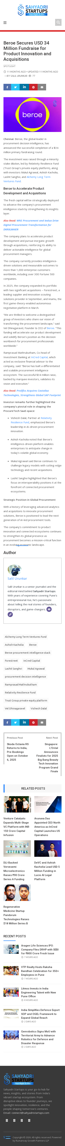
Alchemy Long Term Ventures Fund (25, 636)
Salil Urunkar (19, 75)
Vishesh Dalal (39, 708)
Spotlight (9, 66)
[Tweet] (15, 87)
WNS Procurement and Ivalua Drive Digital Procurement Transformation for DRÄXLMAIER (31, 225)
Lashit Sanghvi (13, 668)
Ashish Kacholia (14, 644)
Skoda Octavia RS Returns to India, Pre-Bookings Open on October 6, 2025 (18, 752)
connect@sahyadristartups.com (30, 1112)
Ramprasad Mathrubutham (21, 684)
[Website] (10, 614)
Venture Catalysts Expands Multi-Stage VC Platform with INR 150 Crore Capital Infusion (16, 827)
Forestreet (11, 660)
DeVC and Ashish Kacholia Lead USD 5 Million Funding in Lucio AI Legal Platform (47, 871)
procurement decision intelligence (25, 676)
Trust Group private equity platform (26, 700)
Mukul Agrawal (36, 668)
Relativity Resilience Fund (20, 692)
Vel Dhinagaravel (15, 708)
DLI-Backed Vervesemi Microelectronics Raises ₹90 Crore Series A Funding (14, 871)
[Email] (49, 609)
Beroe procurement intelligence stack (27, 652)
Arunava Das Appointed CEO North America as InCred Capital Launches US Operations (47, 827)
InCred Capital (39, 357)
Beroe (50, 328)
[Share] (7, 87)
